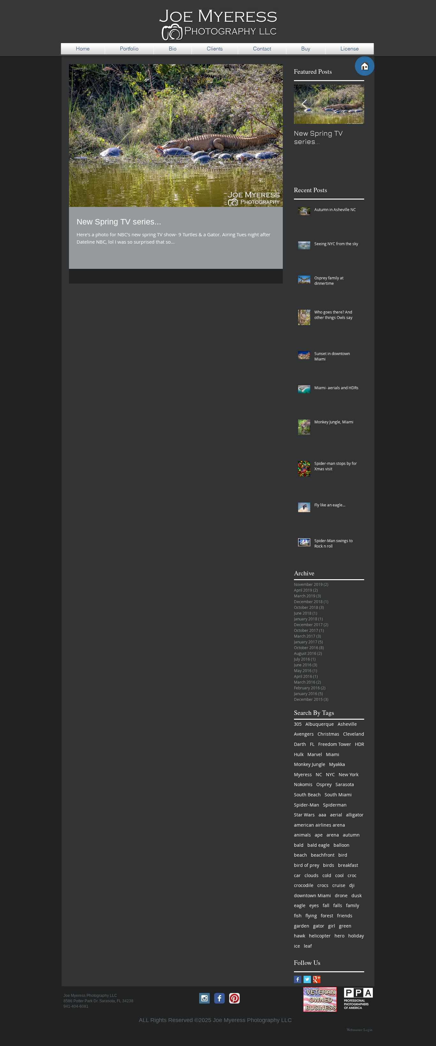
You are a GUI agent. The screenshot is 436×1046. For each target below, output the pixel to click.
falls (337, 905)
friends (344, 916)
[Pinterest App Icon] (234, 998)
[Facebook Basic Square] (297, 979)
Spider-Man (306, 805)
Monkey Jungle (309, 764)
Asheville (347, 724)
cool (339, 875)
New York (348, 774)
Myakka (337, 764)
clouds (311, 875)
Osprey (324, 784)
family (352, 905)
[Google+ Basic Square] (316, 979)
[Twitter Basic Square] (307, 979)
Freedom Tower (334, 744)
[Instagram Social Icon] (204, 998)
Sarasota (344, 784)
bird (342, 855)
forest (327, 916)
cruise (338, 885)
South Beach (307, 795)
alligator (355, 815)
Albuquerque (319, 724)
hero (339, 936)
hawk (299, 936)
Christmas (328, 734)
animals (302, 835)
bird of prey (306, 865)
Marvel (314, 754)
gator (318, 926)
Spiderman (335, 805)
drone (341, 895)
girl (331, 926)
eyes (314, 905)
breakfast (348, 865)
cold (326, 875)
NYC (330, 774)
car (297, 875)
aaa (322, 815)
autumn (351, 835)
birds (328, 865)
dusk (356, 895)
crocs (322, 885)
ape (319, 835)
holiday (356, 936)
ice (297, 946)
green (345, 926)
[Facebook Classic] (219, 998)
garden (301, 926)
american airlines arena (319, 825)
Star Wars (304, 815)
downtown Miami (312, 895)
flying (311, 916)
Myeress (303, 774)
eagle (299, 905)
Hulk (299, 754)
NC (319, 774)
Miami (332, 754)
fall (326, 905)
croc (352, 875)
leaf (308, 946)
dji (352, 885)
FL (312, 744)
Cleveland (353, 734)
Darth (300, 744)
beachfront (323, 855)
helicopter (320, 936)
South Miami (338, 795)
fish (298, 916)
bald (299, 845)
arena (333, 835)
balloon (342, 845)
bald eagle (318, 845)
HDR (359, 744)
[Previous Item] (304, 104)
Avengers (304, 734)
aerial (336, 815)
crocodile (303, 885)
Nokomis (303, 784)
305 (298, 724)
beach (300, 855)
